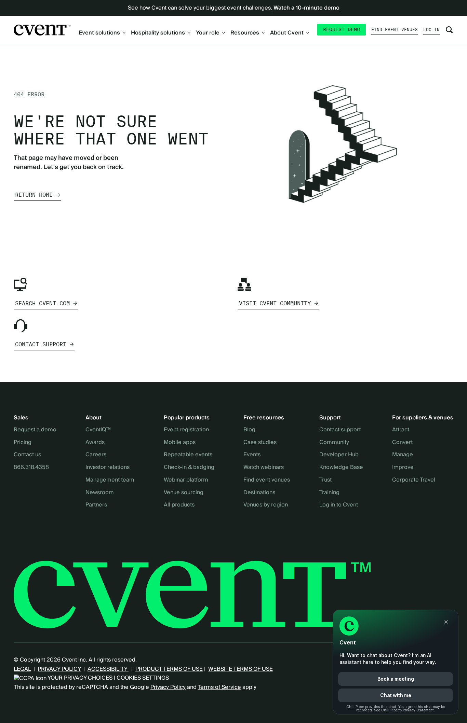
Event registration (186, 430)
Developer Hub (339, 454)
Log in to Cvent (338, 505)
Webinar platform (186, 480)
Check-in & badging (189, 467)
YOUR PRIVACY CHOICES (79, 678)
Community (334, 442)
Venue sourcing (183, 492)
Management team (109, 480)
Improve (403, 467)
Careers (95, 454)
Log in (431, 29)
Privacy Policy (168, 687)
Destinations (259, 492)
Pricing (22, 442)
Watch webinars (263, 467)
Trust (325, 480)
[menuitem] (102, 33)
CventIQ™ (98, 430)
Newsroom (99, 492)
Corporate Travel (413, 480)
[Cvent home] (42, 30)
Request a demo (35, 430)
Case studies (260, 442)
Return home (34, 195)
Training (329, 492)
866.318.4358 (31, 467)
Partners (96, 505)
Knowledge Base (341, 467)
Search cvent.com (42, 303)
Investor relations (107, 467)
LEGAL (22, 669)
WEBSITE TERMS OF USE (240, 669)
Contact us (27, 454)
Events (252, 454)
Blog (249, 430)
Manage (402, 454)
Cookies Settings (143, 678)
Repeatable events (188, 454)
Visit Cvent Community (275, 303)
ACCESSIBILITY (108, 669)
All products (179, 505)
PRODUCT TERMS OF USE (169, 669)
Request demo (341, 29)
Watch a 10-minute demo (306, 8)
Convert (402, 442)
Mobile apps (180, 442)
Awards (95, 442)
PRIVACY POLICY (59, 669)
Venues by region (265, 505)
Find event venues (394, 29)
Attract (400, 430)
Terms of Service (219, 687)
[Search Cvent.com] (449, 30)
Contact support (40, 344)
